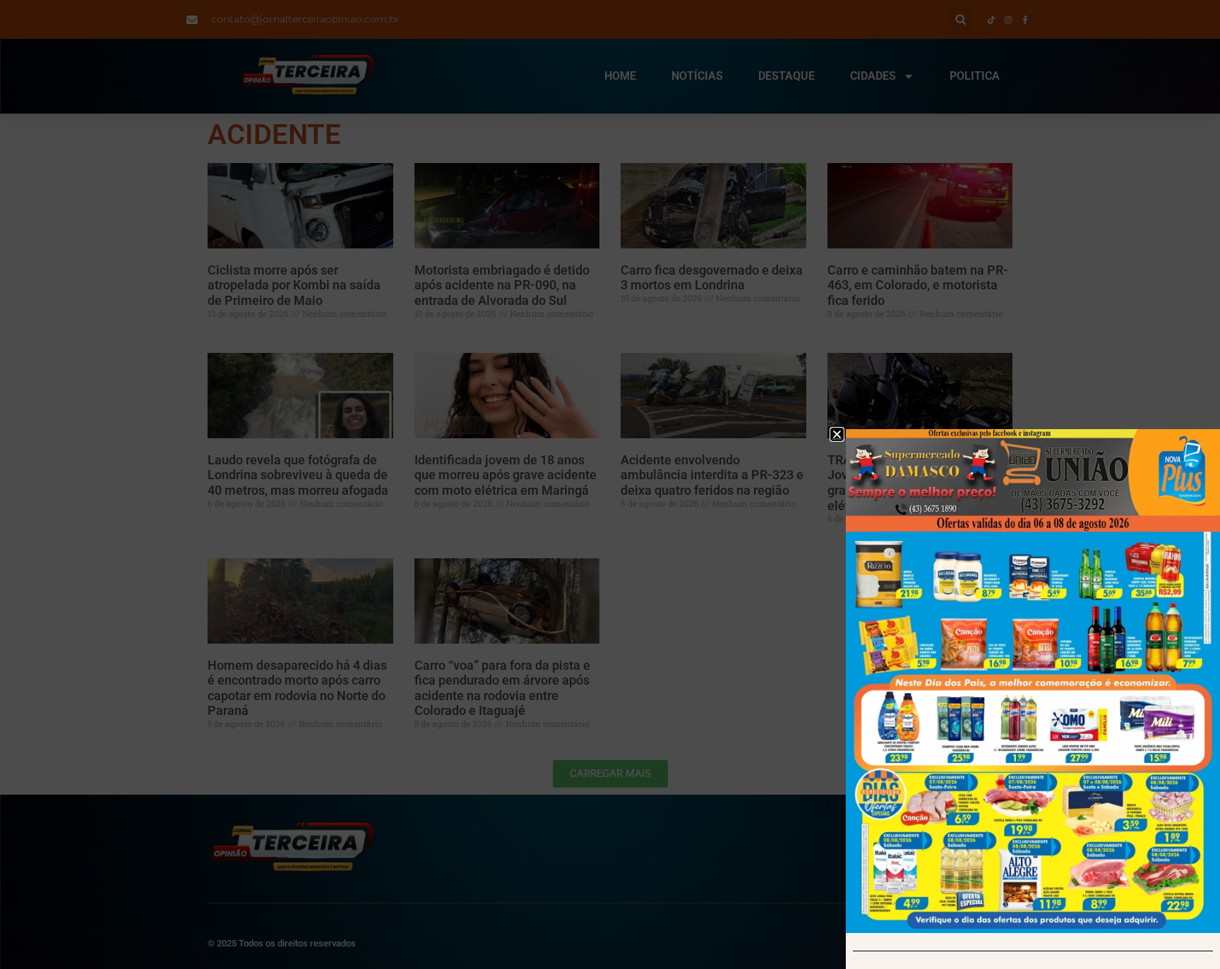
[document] (610, 484)
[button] (837, 434)
